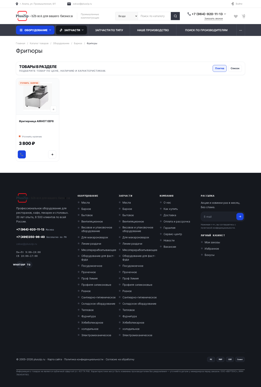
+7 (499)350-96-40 (41, 237)
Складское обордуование (98, 303)
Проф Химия (89, 278)
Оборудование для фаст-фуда (97, 257)
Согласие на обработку (120, 359)
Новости (169, 240)
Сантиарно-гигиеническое (98, 297)
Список (235, 68)
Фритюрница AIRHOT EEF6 (36, 121)
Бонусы (210, 254)
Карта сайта (55, 359)
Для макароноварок (94, 237)
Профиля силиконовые (96, 284)
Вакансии (170, 246)
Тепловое (87, 310)
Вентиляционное (92, 221)
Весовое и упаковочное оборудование (96, 229)
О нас (167, 202)
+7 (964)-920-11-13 (35, 229)
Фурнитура (88, 316)
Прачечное (88, 272)
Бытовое (87, 215)
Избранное (212, 248)
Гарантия (169, 227)
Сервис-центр (173, 234)
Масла (85, 202)
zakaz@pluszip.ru (82, 3)
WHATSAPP (20, 264)
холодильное (89, 328)
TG (28, 264)
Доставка (170, 215)
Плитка (219, 68)
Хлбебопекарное (92, 322)
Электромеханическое (96, 335)
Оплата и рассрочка (177, 221)
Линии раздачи (91, 243)
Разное (86, 291)
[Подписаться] (240, 216)
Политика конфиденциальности (83, 359)
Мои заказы (212, 242)
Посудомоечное (91, 265)
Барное (86, 208)
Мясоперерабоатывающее (98, 250)
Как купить (171, 208)
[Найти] (175, 16)
